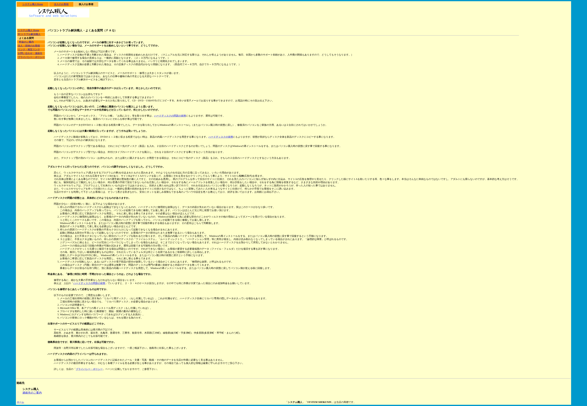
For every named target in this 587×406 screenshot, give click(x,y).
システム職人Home (32, 4)
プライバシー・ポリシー (31, 57)
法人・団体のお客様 (29, 45)
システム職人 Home (28, 30)
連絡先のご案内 (32, 392)
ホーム (20, 402)
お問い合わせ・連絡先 (30, 53)
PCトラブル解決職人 (29, 34)
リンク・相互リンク (29, 49)
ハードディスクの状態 (221, 137)
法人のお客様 (61, 4)
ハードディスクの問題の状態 (170, 115)
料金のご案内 (26, 42)
